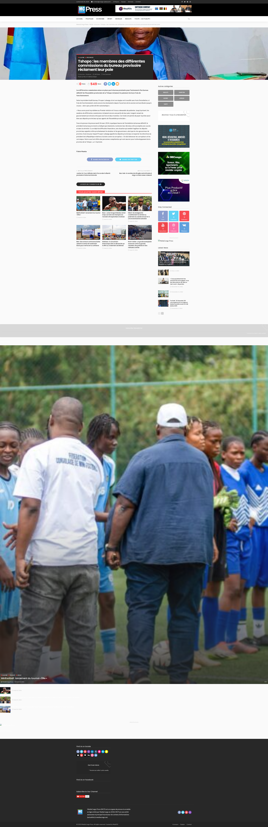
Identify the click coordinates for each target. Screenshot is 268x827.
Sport (109, 19)
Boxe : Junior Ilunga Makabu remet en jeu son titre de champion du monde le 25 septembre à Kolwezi (114, 215)
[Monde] (165, 98)
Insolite (128, 19)
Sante (97, 238)
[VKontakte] (184, 227)
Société (115, 238)
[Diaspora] (181, 92)
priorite (88, 209)
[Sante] (165, 104)
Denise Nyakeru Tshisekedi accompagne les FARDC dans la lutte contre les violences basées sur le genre (173, 262)
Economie (100, 19)
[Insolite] (165, 92)
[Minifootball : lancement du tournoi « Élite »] (88, 203)
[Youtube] (163, 227)
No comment (107, 74)
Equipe (123, 2)
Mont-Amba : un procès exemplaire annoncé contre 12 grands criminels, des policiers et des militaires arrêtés (139, 244)
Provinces (90, 57)
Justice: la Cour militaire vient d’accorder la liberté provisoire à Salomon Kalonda (93, 174)
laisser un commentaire (90, 184)
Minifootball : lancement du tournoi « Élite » (88, 214)
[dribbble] (173, 227)
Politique (89, 19)
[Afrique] (181, 98)
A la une (81, 57)
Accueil (79, 19)
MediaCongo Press (8, 682)
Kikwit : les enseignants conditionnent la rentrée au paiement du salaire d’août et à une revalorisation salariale (139, 216)
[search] (189, 19)
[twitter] (173, 216)
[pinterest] (184, 216)
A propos (116, 2)
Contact (138, 2)
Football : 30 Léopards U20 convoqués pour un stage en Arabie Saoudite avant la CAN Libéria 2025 (179, 303)
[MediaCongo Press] (79, 812)
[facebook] (163, 216)
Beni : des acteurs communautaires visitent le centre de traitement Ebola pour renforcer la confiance (88, 244)
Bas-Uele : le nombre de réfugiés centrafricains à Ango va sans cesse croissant (135, 174)
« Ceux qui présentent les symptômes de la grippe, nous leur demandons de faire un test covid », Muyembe (179, 281)
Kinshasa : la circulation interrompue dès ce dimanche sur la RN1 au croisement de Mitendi (113, 244)
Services (130, 2)
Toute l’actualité (142, 19)
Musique (118, 19)
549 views (97, 74)
